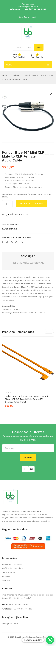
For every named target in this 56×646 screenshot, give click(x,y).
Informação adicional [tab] (28, 262)
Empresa (6, 576)
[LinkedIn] (22, 242)
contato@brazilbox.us (28, 6)
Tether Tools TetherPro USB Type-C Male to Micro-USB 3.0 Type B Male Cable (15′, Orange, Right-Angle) (27, 399)
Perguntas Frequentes (12, 564)
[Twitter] (7, 242)
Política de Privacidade (12, 568)
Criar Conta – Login (28, 17)
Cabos (16, 75)
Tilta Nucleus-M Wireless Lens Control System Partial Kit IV (52, 153)
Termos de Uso (9, 572)
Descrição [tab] (28, 256)
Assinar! (28, 457)
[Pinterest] (12, 242)
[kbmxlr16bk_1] (28, 116)
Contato (6, 580)
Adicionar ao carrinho (31, 204)
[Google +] (16, 242)
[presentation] (47, 331)
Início (4, 75)
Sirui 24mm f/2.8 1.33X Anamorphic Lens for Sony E (47, 153)
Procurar (39, 47)
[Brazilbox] (28, 33)
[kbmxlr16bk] (4, 106)
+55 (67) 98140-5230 (35, 9)
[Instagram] (31, 469)
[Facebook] (2, 242)
